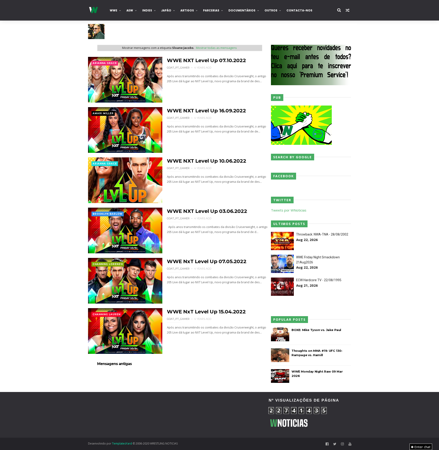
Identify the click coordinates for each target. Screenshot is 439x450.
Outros (271, 10)
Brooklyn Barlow (108, 213)
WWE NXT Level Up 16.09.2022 (206, 111)
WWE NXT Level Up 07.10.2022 (206, 60)
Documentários (241, 10)
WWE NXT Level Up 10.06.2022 (206, 161)
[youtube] (349, 444)
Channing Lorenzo (108, 264)
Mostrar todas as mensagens (216, 48)
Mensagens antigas (114, 364)
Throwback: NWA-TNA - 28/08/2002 (322, 234)
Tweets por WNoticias (288, 210)
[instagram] (342, 444)
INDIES (147, 10)
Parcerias (211, 10)
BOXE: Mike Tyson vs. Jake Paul (316, 330)
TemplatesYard (122, 443)
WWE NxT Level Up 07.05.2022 (206, 261)
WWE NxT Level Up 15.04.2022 (206, 312)
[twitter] (334, 444)
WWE (113, 10)
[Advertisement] (129, 415)
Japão (166, 10)
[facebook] (327, 444)
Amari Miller (103, 113)
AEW (129, 10)
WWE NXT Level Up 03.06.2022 (207, 211)
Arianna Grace (105, 63)
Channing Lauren (106, 314)
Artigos (187, 10)
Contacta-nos (299, 10)
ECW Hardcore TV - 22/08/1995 (318, 280)
